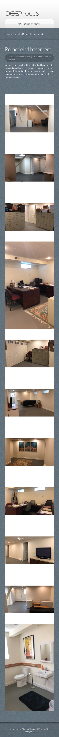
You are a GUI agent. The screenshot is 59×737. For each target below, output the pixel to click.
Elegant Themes (29, 729)
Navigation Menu (30, 23)
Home (7, 34)
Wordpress (29, 732)
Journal (16, 34)
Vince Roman (20, 57)
